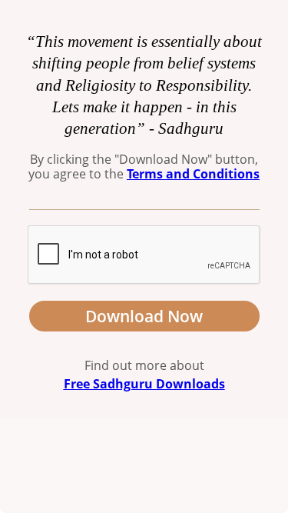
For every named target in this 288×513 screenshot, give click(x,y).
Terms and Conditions (193, 173)
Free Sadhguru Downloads (144, 383)
